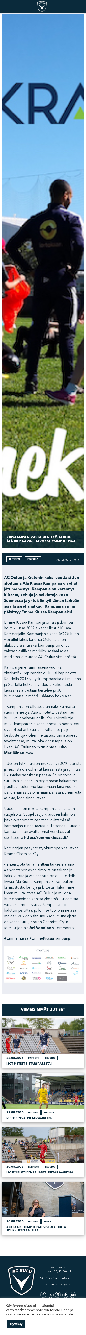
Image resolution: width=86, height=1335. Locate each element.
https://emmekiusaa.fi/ (46, 837)
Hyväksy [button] (16, 1324)
